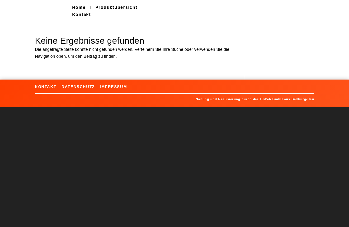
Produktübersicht (116, 8)
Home (79, 8)
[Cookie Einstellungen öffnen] (10, 220)
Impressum (113, 87)
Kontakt (81, 15)
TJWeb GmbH (271, 99)
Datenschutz (78, 87)
